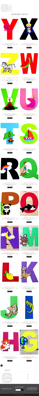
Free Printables (7, 43)
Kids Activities (12, 43)
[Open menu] (37, 8)
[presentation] (10, 28)
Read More (10, 47)
